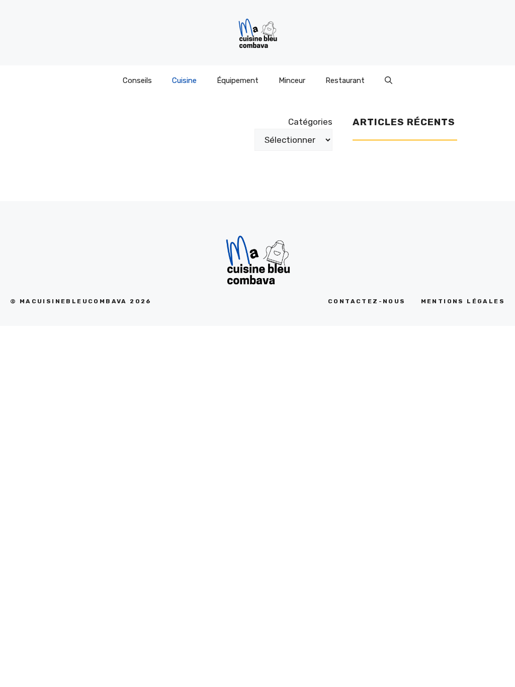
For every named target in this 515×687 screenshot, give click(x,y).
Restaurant (345, 80)
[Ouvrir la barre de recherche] (388, 80)
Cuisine (184, 80)
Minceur (292, 80)
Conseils (137, 80)
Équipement (238, 80)
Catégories (310, 122)
